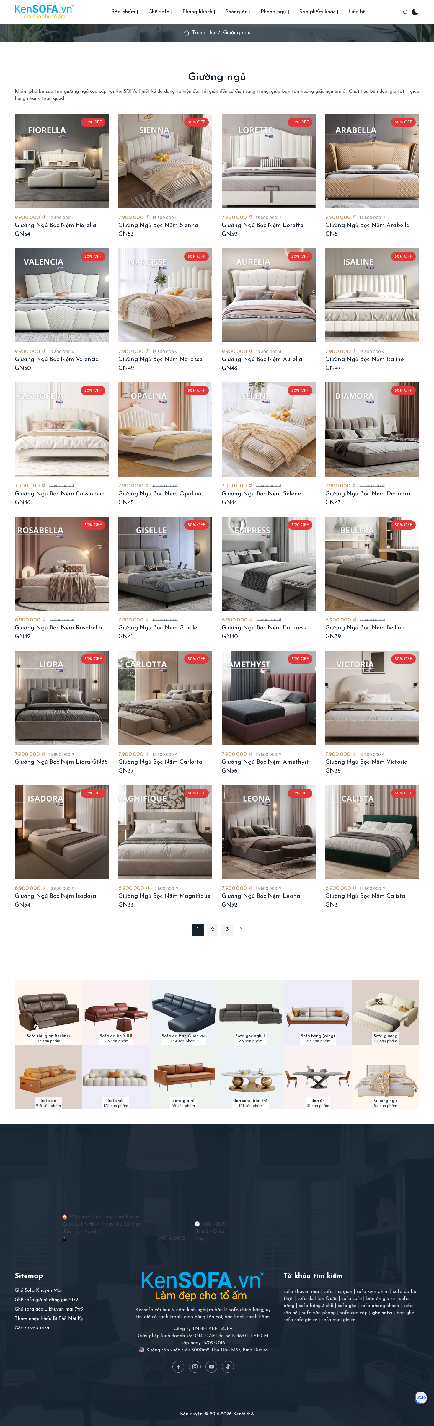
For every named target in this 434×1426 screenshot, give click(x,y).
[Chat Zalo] (420, 1398)
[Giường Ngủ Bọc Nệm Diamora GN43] (372, 429)
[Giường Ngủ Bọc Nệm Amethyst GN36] (269, 698)
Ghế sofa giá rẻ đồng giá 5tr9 (46, 1300)
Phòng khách (197, 12)
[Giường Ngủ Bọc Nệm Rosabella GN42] (62, 564)
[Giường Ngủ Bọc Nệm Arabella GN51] (372, 161)
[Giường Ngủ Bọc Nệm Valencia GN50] (62, 295)
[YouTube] (211, 1367)
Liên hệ (357, 12)
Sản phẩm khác (317, 12)
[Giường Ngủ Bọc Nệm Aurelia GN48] (269, 295)
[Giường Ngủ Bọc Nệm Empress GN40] (269, 564)
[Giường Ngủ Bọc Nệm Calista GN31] (372, 832)
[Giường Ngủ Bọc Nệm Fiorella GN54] (62, 161)
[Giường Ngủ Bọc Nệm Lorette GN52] (269, 161)
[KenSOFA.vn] (44, 12)
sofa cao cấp (354, 1313)
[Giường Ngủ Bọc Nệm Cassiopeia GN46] (62, 429)
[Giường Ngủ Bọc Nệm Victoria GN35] (372, 698)
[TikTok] (228, 1367)
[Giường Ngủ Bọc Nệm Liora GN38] (62, 698)
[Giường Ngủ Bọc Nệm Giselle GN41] (165, 564)
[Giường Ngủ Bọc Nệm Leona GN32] (269, 832)
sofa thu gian (337, 1291)
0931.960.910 (171, 1238)
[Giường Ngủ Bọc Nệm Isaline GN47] (372, 295)
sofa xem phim (373, 1291)
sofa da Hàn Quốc (317, 1298)
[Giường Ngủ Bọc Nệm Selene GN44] (269, 429)
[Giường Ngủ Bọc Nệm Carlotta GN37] (165, 698)
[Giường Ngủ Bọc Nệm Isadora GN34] (62, 832)
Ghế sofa (158, 12)
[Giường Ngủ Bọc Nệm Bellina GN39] (372, 564)
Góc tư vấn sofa (32, 1328)
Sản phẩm (123, 12)
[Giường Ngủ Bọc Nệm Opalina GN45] (165, 429)
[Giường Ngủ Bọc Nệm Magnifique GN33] (165, 832)
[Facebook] (178, 1367)
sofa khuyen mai (301, 1291)
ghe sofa (382, 1313)
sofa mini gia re (338, 1320)
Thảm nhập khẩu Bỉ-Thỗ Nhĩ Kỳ (49, 1318)
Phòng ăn (236, 12)
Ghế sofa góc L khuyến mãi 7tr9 (49, 1309)
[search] (406, 12)
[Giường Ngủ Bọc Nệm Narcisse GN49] (165, 295)
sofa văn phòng (319, 1313)
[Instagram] (195, 1367)
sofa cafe (352, 1298)
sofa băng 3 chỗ (316, 1305)
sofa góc (347, 1305)
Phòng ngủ (273, 12)
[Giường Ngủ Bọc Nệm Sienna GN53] (165, 161)
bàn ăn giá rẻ (380, 1298)
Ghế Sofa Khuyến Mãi (38, 1290)
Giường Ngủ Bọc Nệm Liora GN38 (61, 762)
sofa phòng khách (379, 1305)
